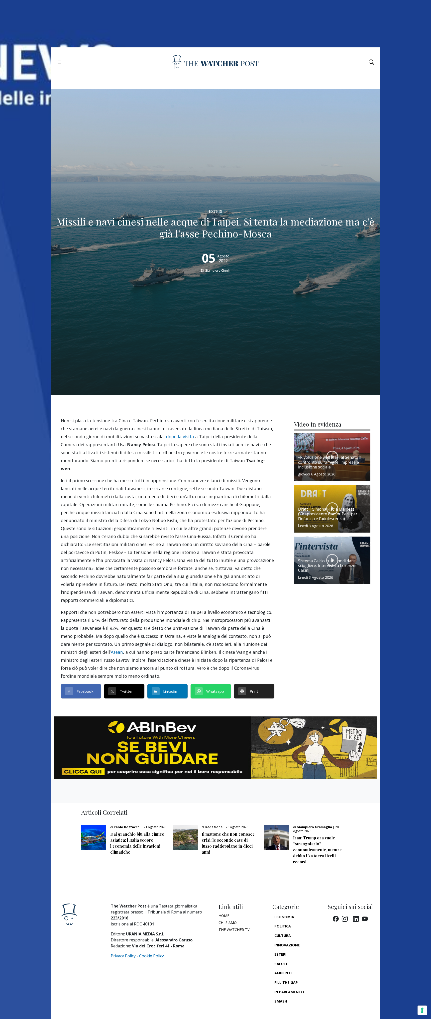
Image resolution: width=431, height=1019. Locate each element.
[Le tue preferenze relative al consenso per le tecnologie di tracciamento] (422, 1010)
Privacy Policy (123, 956)
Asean (117, 652)
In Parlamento (289, 992)
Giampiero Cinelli (217, 270)
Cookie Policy (151, 956)
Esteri (280, 954)
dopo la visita (180, 437)
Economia (284, 916)
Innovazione (287, 945)
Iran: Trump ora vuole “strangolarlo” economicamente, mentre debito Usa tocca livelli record (317, 849)
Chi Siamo (227, 922)
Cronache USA (288, 1010)
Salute (281, 963)
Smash (280, 1001)
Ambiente (283, 973)
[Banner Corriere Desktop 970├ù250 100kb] (215, 747)
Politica (282, 926)
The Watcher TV (234, 929)
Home (223, 915)
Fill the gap (286, 982)
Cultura (282, 935)
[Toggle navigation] (59, 62)
